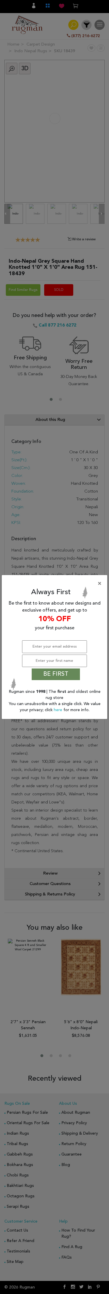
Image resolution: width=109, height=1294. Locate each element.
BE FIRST (55, 674)
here (58, 710)
